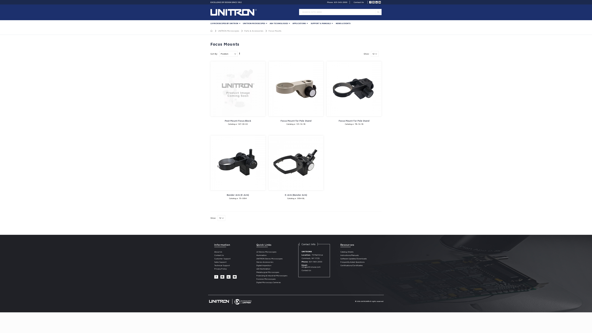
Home (211, 31)
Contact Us (359, 2)
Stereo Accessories (264, 262)
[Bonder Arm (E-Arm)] (237, 163)
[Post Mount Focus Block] (237, 88)
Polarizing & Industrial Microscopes (271, 275)
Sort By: (214, 54)
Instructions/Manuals (349, 255)
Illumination (261, 255)
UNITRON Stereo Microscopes (269, 258)
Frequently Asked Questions (352, 262)
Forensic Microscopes (266, 279)
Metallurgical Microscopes (267, 272)
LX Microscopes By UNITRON (224, 23)
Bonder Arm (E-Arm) (238, 195)
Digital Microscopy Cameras (268, 282)
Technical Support (222, 265)
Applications (299, 23)
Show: (367, 54)
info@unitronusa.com (311, 267)
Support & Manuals (321, 23)
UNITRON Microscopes (254, 23)
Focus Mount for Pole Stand (296, 120)
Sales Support (220, 262)
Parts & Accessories (253, 31)
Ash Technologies (279, 23)
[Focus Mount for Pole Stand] (296, 88)
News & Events (343, 23)
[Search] (378, 12)
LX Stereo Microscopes (266, 252)
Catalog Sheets (347, 252)
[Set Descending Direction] (239, 53)
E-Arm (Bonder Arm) (296, 195)
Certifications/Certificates (351, 265)
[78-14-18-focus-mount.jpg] (354, 88)
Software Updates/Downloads (353, 258)
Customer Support (222, 258)
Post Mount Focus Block (238, 120)
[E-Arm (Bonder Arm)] (296, 163)
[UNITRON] (223, 12)
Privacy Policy (220, 269)
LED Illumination (263, 269)
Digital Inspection (263, 265)
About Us (218, 252)
